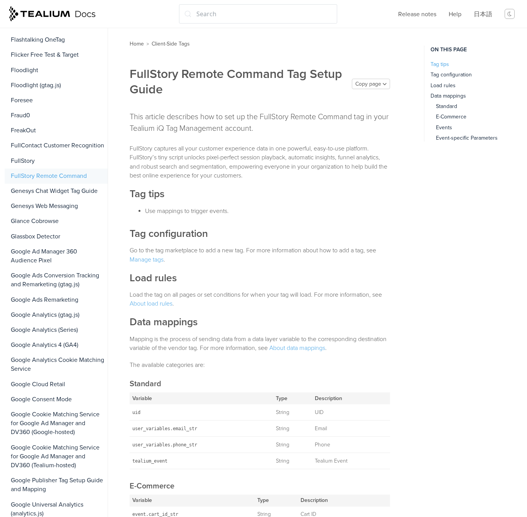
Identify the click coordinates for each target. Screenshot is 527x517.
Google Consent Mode (41, 399)
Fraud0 (20, 115)
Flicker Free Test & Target (45, 55)
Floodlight (24, 70)
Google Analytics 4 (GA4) (44, 345)
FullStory (23, 161)
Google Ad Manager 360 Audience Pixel (44, 256)
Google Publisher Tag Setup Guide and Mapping (57, 484)
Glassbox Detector (35, 236)
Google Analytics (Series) (44, 330)
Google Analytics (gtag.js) (45, 315)
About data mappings (297, 348)
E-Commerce (451, 116)
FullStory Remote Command (49, 176)
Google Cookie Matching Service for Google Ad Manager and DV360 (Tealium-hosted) (55, 456)
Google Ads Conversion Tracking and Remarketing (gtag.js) (55, 280)
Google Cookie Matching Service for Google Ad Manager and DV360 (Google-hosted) (55, 423)
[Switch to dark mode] (510, 14)
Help (455, 14)
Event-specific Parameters (467, 138)
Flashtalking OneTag (38, 40)
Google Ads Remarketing (44, 300)
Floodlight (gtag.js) (36, 85)
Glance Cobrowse (35, 221)
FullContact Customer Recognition (57, 145)
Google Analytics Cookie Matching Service (57, 364)
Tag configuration (451, 74)
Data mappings (448, 96)
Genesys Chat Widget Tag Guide (54, 191)
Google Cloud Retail (38, 384)
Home (137, 44)
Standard (446, 106)
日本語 (483, 14)
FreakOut (23, 130)
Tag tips (440, 64)
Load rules (443, 85)
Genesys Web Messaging (44, 206)
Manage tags (147, 260)
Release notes (417, 14)
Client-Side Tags (171, 44)
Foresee (22, 100)
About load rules (151, 303)
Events (444, 127)
